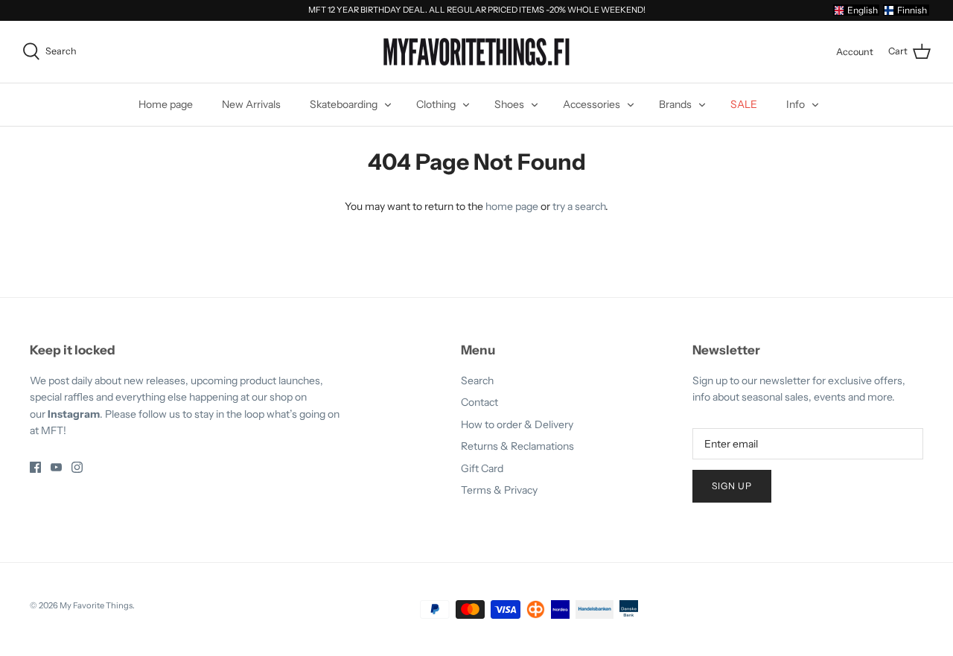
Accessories (591, 104)
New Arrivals (251, 104)
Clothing (436, 104)
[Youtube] (56, 467)
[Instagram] (77, 467)
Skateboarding (343, 104)
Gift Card (482, 468)
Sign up (732, 485)
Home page (165, 104)
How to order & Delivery (517, 424)
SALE (743, 104)
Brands (675, 104)
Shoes (509, 104)
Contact (479, 402)
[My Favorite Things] (476, 52)
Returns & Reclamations (517, 446)
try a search (578, 206)
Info (795, 104)
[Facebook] (35, 467)
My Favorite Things (96, 605)
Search (477, 380)
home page (511, 206)
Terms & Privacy (499, 490)
